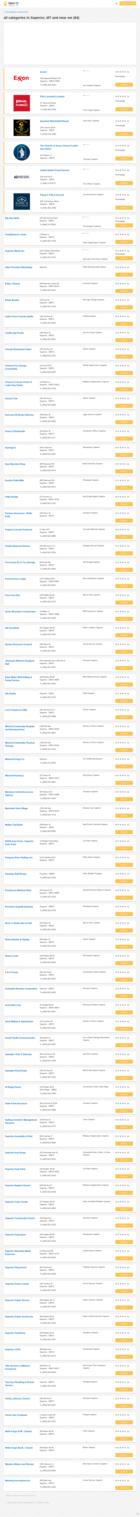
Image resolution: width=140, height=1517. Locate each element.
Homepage (120, 76)
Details (123, 85)
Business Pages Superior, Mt (24, 1496)
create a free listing (128, 3)
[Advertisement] (70, 44)
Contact (39, 1503)
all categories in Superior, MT (17, 12)
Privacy (47, 1503)
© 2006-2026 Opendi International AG (20, 1503)
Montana (9, 1496)
